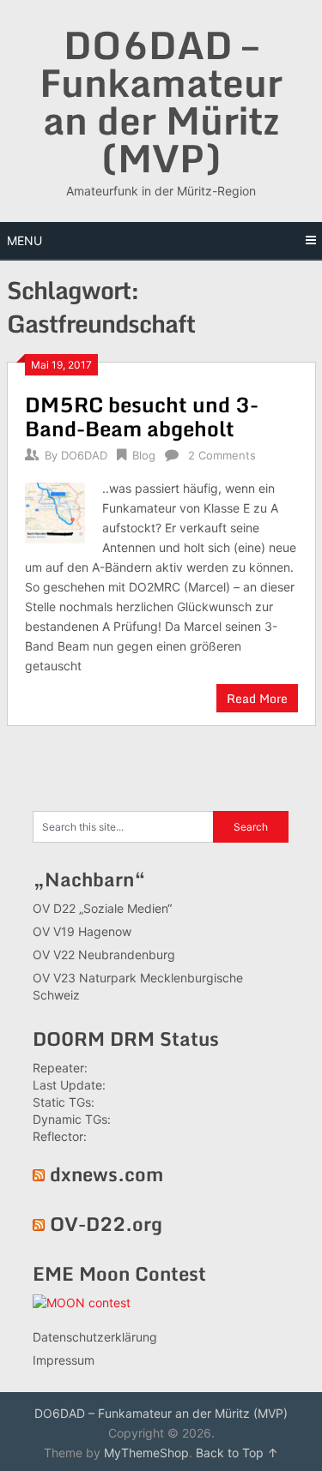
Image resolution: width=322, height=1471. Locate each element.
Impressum (63, 1360)
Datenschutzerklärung (95, 1337)
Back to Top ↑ (237, 1452)
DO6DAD (84, 455)
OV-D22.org (106, 1224)
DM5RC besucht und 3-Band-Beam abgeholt (141, 416)
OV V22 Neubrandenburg (104, 954)
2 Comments (222, 455)
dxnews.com (106, 1174)
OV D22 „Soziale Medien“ (102, 908)
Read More (257, 698)
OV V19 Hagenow (82, 931)
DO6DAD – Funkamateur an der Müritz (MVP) (161, 101)
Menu (24, 240)
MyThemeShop (146, 1452)
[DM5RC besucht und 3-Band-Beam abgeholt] (55, 510)
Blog (143, 455)
